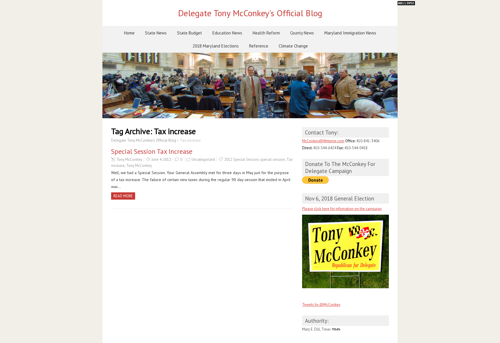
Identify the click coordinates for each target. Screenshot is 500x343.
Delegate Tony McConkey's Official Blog (250, 13)
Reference (258, 46)
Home (129, 33)
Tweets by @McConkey (321, 304)
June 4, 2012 (161, 159)
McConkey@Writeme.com (323, 140)
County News (302, 33)
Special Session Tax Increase (151, 151)
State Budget (189, 33)
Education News (227, 33)
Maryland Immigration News (350, 33)
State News (156, 33)
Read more (123, 196)
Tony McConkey (129, 159)
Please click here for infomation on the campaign (342, 208)
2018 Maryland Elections (215, 46)
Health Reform (266, 33)
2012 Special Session (241, 159)
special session (272, 159)
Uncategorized (203, 159)
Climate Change (293, 46)
